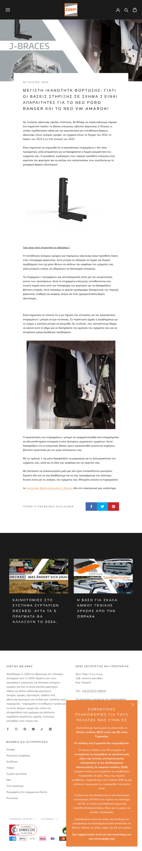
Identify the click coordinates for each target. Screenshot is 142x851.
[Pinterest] (24, 729)
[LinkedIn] (50, 729)
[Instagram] (16, 729)
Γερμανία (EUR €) (21, 819)
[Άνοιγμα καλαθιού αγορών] (134, 10)
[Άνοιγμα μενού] (8, 9)
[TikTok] (41, 729)
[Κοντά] (133, 704)
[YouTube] (33, 729)
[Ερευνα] (126, 10)
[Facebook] (7, 729)
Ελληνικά (47, 819)
